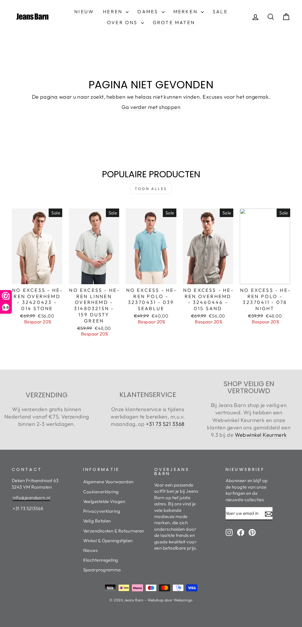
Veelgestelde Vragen (104, 501)
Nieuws (90, 550)
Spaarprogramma (102, 570)
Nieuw (84, 11)
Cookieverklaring (101, 491)
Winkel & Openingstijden (108, 540)
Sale (220, 11)
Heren (113, 11)
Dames (148, 11)
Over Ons (123, 22)
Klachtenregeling (100, 560)
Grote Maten (174, 22)
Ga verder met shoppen (151, 107)
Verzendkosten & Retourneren (113, 531)
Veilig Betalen (97, 521)
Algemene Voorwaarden (108, 481)
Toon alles (151, 188)
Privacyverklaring (101, 511)
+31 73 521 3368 (165, 424)
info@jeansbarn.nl (31, 497)
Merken (186, 11)
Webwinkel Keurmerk (261, 434)
